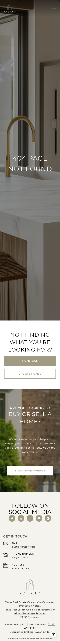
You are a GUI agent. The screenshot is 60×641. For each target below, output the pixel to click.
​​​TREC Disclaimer (30, 617)
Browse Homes (30, 373)
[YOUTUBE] (39, 518)
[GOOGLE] (48, 518)
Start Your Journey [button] (30, 470)
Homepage (30, 360)
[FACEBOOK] (12, 518)
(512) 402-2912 (20, 557)
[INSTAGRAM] (21, 518)
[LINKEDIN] (30, 518)
